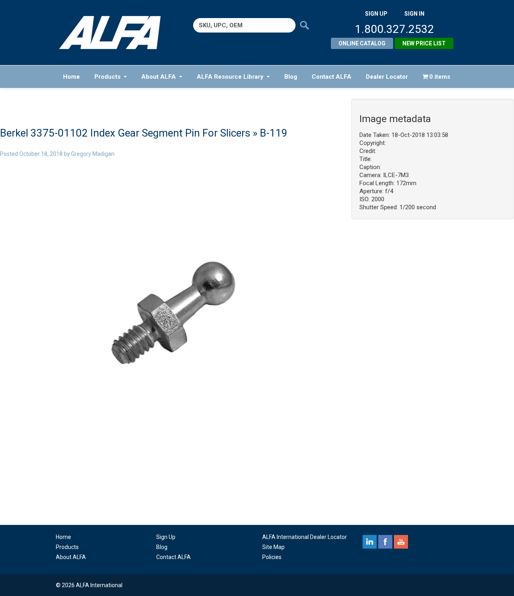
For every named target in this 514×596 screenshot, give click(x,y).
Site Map (273, 547)
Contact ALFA (331, 76)
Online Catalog (362, 43)
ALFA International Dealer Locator (304, 537)
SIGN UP (376, 13)
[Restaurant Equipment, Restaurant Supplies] (115, 32)
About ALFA (158, 76)
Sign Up (165, 537)
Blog (290, 76)
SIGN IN (414, 13)
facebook (385, 542)
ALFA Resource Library (230, 76)
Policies (271, 557)
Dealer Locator (387, 76)
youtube (401, 542)
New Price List (424, 43)
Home (71, 76)
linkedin (370, 542)
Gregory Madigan (92, 154)
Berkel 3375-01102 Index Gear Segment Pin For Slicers (125, 133)
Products (107, 76)
